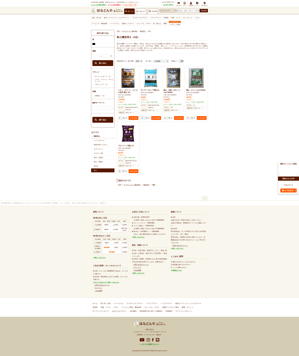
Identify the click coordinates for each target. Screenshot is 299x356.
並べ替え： (149, 61)
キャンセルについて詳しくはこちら (107, 282)
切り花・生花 (105, 303)
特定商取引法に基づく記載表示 (151, 311)
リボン (197, 18)
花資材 (166, 18)
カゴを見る (289, 191)
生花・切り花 (96, 18)
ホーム (95, 303)
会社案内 (133, 311)
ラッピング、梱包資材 (99, 23)
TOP (118, 31)
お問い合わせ (149, 329)
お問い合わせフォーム (102, 285)
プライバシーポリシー (183, 311)
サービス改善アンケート (150, 344)
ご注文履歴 (98, 291)
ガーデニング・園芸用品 (129, 31)
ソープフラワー (166, 303)
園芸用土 (97, 136)
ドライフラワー (155, 18)
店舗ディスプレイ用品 (170, 307)
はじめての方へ (168, 5)
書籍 (165, 23)
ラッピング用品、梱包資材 (131, 307)
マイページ (98, 288)
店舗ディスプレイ (128, 23)
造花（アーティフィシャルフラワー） (117, 18)
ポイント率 (130, 5)
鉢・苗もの (157, 23)
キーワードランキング (100, 311)
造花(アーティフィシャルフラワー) (188, 303)
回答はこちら (177, 270)
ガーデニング (187, 18)
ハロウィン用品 (174, 24)
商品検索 (204, 10)
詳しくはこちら (100, 257)
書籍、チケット (187, 307)
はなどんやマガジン (119, 311)
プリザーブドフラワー (140, 18)
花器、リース (175, 18)
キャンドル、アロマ (143, 23)
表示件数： (131, 61)
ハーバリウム (114, 23)
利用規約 (168, 311)
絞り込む (103, 63)
